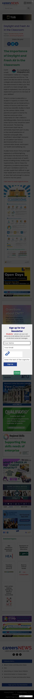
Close (17, 372)
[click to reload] (13, 353)
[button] (33, 2)
